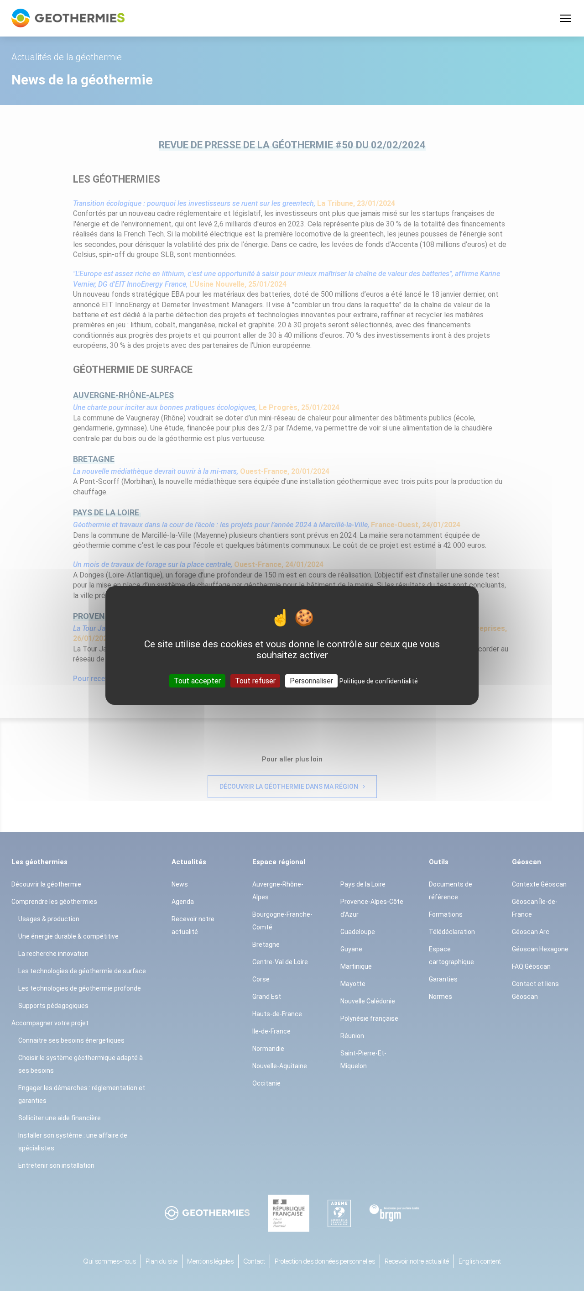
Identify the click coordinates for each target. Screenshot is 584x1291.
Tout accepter (197, 681)
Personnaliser (311, 681)
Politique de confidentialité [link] (378, 681)
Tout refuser (255, 681)
